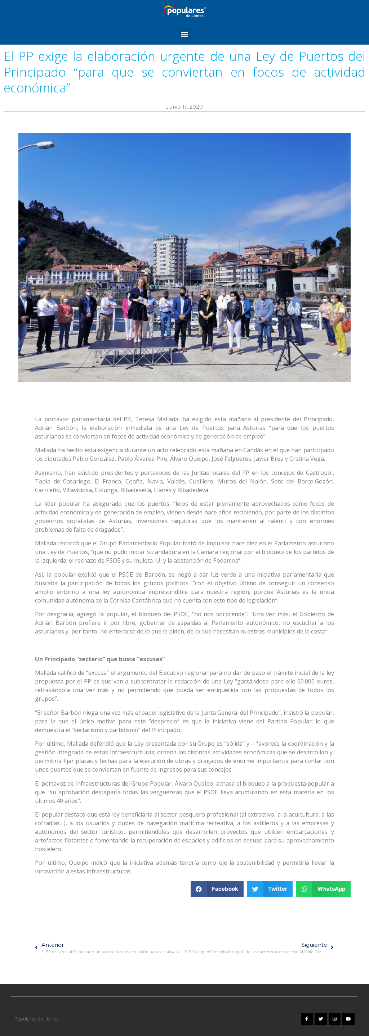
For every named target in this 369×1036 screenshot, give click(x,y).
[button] (185, 34)
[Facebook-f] (307, 1019)
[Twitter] (321, 1019)
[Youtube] (348, 1019)
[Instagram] (335, 1019)
